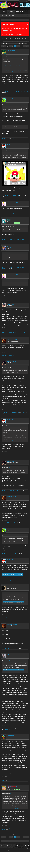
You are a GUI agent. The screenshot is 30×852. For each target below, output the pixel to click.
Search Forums (4, 15)
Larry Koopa (10, 735)
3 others (22, 195)
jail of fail (26, 41)
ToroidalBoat (11, 99)
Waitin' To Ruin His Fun (14, 203)
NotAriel (4, 332)
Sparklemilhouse (6, 779)
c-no (18, 195)
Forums (11, 11)
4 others (26, 91)
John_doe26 (11, 91)
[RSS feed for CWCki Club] (28, 846)
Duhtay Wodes (11, 361)
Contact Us (21, 846)
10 (17, 46)
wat (25, 43)
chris (11, 41)
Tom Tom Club (5, 91)
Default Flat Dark (7, 846)
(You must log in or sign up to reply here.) (21, 834)
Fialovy (9, 247)
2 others (23, 332)
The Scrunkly (11, 587)
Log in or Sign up (24, 1)
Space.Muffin (11, 304)
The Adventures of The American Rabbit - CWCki (14, 65)
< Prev (2, 46)
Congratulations (5, 412)
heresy (15, 41)
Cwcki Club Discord (14, 34)
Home (4, 11)
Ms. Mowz (13, 138)
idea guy (20, 41)
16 (24, 46)
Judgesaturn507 (18, 91)
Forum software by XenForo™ (7, 850)
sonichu (21, 43)
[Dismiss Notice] (27, 24)
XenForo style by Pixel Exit (20, 850)
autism (6, 41)
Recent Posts (11, 15)
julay (3, 43)
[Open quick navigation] (27, 20)
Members (18, 11)
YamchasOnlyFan (12, 50)
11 (19, 46)
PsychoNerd (14, 580)
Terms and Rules (26, 848)
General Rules (7, 30)
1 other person (22, 617)
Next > (27, 46)
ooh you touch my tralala (11, 43)
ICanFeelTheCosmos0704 (21, 728)
